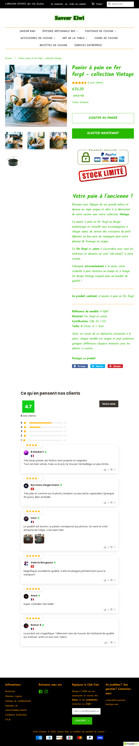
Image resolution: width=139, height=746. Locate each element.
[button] (87, 83)
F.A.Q (7, 720)
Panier (99, 4)
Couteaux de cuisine (99, 31)
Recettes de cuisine (53, 45)
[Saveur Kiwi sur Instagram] (46, 692)
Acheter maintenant (103, 133)
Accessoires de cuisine (37, 38)
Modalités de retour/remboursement (16, 708)
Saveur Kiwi (27, 31)
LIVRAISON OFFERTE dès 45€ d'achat (24, 4)
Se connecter (57, 4)
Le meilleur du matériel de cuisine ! (88, 732)
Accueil (8, 58)
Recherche (10, 691)
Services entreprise (88, 45)
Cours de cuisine (106, 38)
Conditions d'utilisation (16, 715)
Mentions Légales (13, 696)
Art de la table (74, 38)
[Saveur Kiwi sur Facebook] (41, 692)
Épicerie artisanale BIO (59, 31)
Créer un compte (77, 4)
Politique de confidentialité (18, 701)
